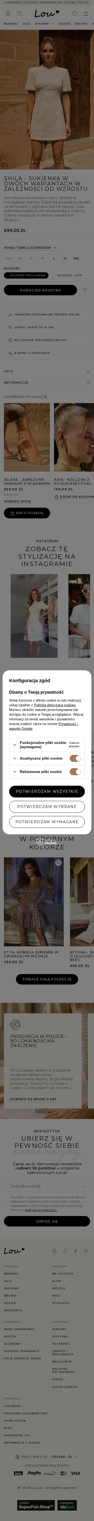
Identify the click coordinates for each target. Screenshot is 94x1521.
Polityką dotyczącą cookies (55, 705)
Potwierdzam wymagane (47, 821)
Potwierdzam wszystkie (47, 791)
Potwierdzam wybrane (47, 806)
